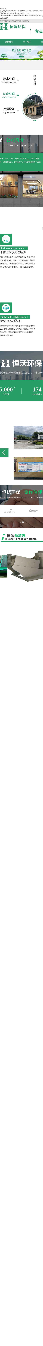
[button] (22, 55)
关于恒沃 (27, 42)
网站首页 (9, 42)
